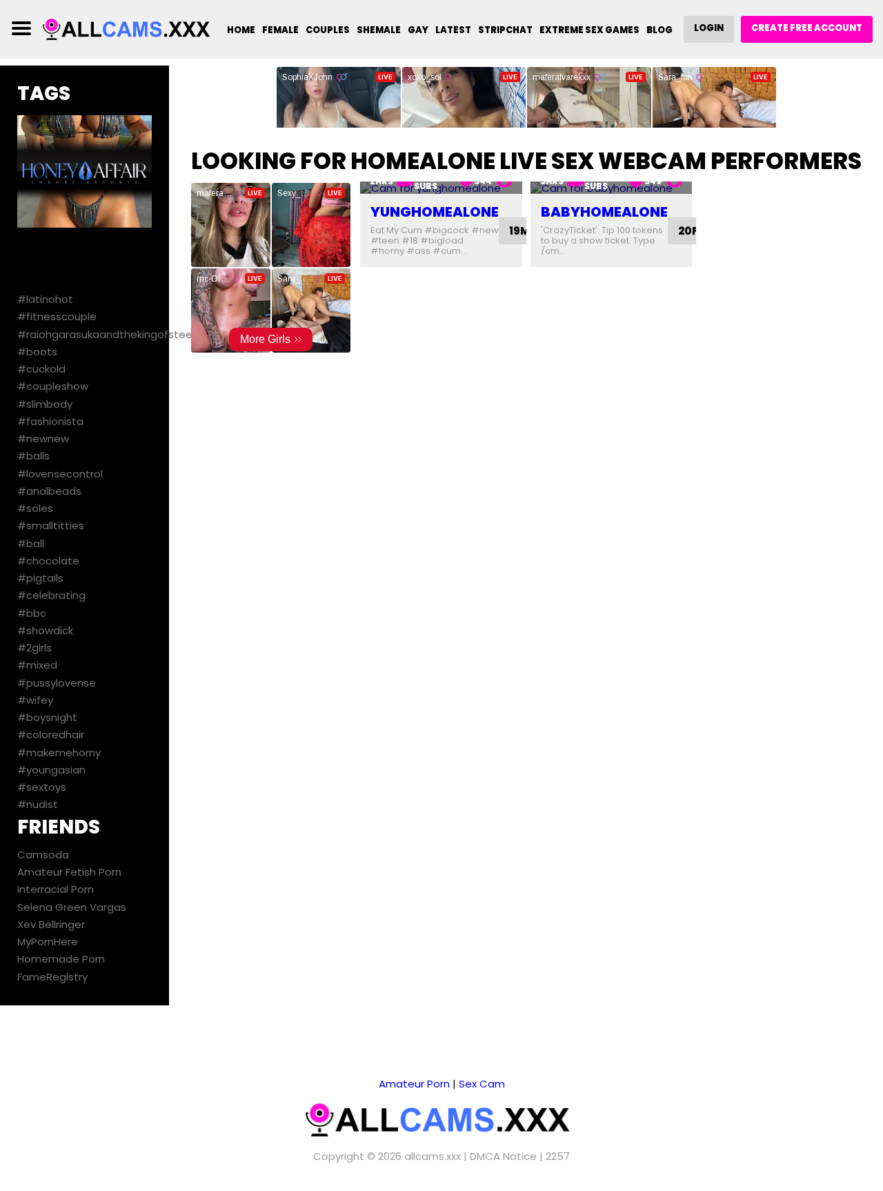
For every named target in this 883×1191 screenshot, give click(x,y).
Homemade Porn (61, 959)
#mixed (37, 665)
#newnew (43, 438)
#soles (35, 508)
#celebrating (51, 595)
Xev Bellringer (51, 924)
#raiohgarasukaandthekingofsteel (106, 334)
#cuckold (41, 369)
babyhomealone (604, 212)
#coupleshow (52, 386)
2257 (558, 1156)
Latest (453, 30)
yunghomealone (434, 212)
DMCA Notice (503, 1156)
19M (519, 231)
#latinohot (45, 299)
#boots (37, 351)
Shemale (379, 30)
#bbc (31, 613)
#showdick (45, 630)
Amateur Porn (414, 1083)
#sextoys (41, 787)
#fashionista (50, 421)
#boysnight (47, 717)
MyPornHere (47, 941)
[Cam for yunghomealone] (441, 188)
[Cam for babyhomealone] (611, 188)
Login (709, 28)
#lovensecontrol (60, 473)
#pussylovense (56, 683)
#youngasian (51, 769)
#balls (33, 456)
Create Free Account (806, 28)
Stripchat (505, 30)
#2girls (34, 647)
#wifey (35, 700)
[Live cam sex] (129, 28)
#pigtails (40, 578)
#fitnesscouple (57, 316)
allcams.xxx (432, 1156)
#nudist (37, 804)
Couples (328, 30)
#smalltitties (50, 525)
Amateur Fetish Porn (69, 872)
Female (280, 30)
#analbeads (49, 491)
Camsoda (43, 854)
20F (688, 231)
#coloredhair (50, 734)
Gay (418, 30)
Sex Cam (482, 1083)
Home (241, 30)
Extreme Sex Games (589, 30)
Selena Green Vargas (71, 907)
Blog (659, 30)
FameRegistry (52, 976)
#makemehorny (59, 752)
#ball (30, 543)
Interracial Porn (55, 889)
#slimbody (44, 404)
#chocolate (48, 560)
